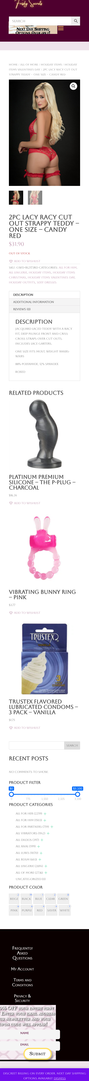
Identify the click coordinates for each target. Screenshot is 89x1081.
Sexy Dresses (47, 282)
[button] (73, 86)
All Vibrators (30, 833)
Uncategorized (31, 879)
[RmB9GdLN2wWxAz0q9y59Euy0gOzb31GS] (76, 66)
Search (72, 745)
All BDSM (26, 859)
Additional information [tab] (33, 302)
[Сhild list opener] (45, 813)
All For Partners (32, 826)
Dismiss (60, 1078)
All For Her (29, 813)
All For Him (68, 267)
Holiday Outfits (22, 282)
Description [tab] (23, 294)
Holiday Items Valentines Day (51, 277)
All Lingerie (18, 272)
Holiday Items (40, 272)
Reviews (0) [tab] (22, 309)
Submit (37, 1053)
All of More (29, 872)
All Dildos (27, 840)
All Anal (26, 846)
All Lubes (27, 852)
